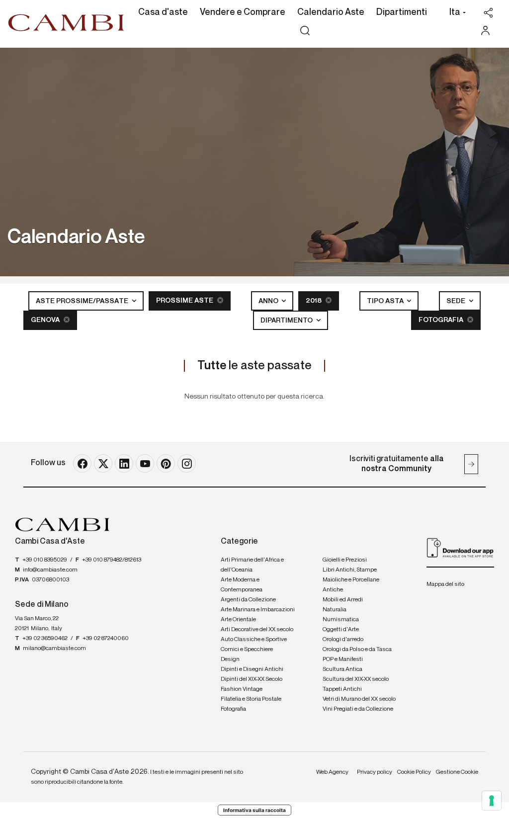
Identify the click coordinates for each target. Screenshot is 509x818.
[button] (455, 13)
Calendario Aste (330, 12)
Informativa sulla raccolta (254, 810)
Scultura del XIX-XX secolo (356, 679)
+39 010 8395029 (44, 560)
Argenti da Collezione (248, 600)
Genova (46, 320)
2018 (314, 300)
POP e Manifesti (343, 659)
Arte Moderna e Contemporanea (241, 585)
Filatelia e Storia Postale (251, 699)
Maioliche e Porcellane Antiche (351, 585)
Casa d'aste (163, 12)
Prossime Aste (185, 300)
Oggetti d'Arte (341, 630)
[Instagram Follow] (186, 463)
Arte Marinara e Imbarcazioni (258, 610)
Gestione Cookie (457, 772)
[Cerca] (305, 30)
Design (230, 659)
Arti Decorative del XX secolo (257, 630)
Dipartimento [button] (287, 320)
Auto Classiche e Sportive (254, 640)
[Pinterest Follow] (166, 463)
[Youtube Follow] (145, 463)
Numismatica (341, 620)
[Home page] (66, 22)
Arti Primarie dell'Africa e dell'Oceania (252, 565)
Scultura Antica (342, 669)
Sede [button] (456, 301)
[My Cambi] (488, 30)
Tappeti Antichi (342, 689)
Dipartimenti (401, 12)
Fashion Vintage (241, 689)
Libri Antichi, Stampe (350, 570)
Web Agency (332, 772)
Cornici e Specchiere (247, 650)
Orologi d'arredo (343, 640)
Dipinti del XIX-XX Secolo (251, 679)
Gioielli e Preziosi (345, 560)
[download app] (460, 548)
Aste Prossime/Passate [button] (83, 301)
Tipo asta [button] (386, 301)
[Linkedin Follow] (124, 463)
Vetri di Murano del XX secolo (359, 699)
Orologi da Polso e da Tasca (357, 650)
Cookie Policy (414, 772)
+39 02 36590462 (45, 639)
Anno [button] (269, 301)
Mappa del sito (445, 584)
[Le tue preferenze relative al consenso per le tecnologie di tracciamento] (491, 800)
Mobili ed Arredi (343, 600)
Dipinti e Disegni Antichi (252, 669)
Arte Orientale (238, 620)
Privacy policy (374, 772)
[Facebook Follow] (82, 463)
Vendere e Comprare (242, 12)
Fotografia (442, 320)
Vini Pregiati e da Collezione (358, 709)
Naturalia (334, 610)
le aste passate (254, 366)
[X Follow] (103, 463)
